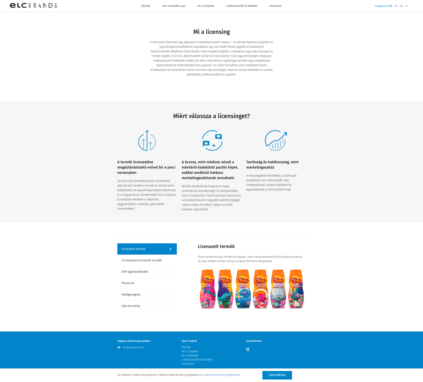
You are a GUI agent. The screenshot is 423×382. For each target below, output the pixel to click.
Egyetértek (277, 375)
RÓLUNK (145, 5)
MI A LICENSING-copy (173, 5)
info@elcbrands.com (133, 347)
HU (390, 5)
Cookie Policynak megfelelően (221, 375)
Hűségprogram (131, 294)
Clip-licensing (130, 306)
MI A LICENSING (205, 5)
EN (395, 5)
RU (401, 5)
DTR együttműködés (134, 272)
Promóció (127, 283)
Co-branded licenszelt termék (141, 260)
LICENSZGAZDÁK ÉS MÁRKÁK (241, 5)
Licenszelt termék (133, 249)
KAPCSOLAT (275, 5)
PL (406, 5)
